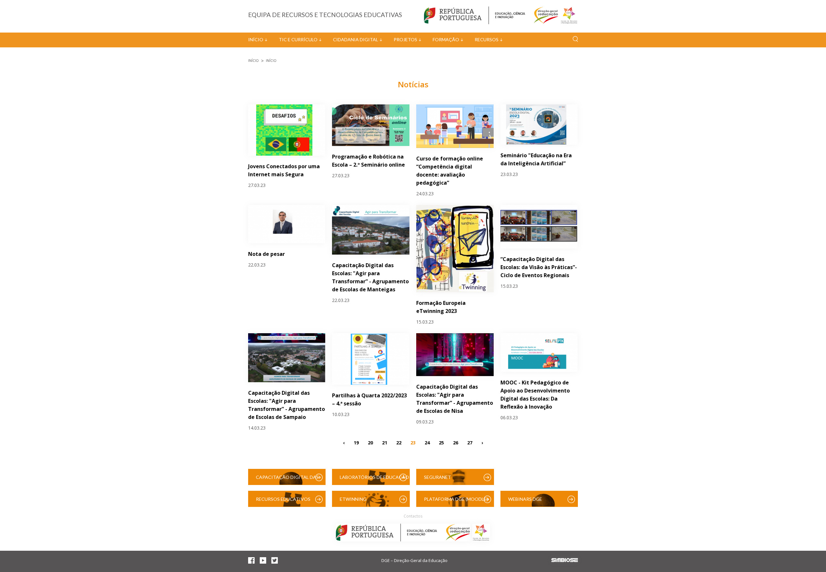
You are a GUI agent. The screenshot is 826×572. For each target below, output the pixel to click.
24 (427, 443)
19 (356, 443)
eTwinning (353, 499)
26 (455, 443)
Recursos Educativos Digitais (283, 501)
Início (255, 39)
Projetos (405, 39)
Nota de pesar (266, 253)
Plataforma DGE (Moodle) (456, 499)
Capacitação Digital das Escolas (287, 479)
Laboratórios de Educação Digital (374, 479)
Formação (446, 39)
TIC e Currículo (298, 39)
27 (469, 443)
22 (398, 443)
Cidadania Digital (355, 39)
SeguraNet (437, 477)
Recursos (487, 39)
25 (441, 443)
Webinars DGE (525, 499)
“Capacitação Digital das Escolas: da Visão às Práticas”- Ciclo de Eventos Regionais (538, 267)
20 (370, 443)
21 (384, 443)
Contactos (413, 516)
